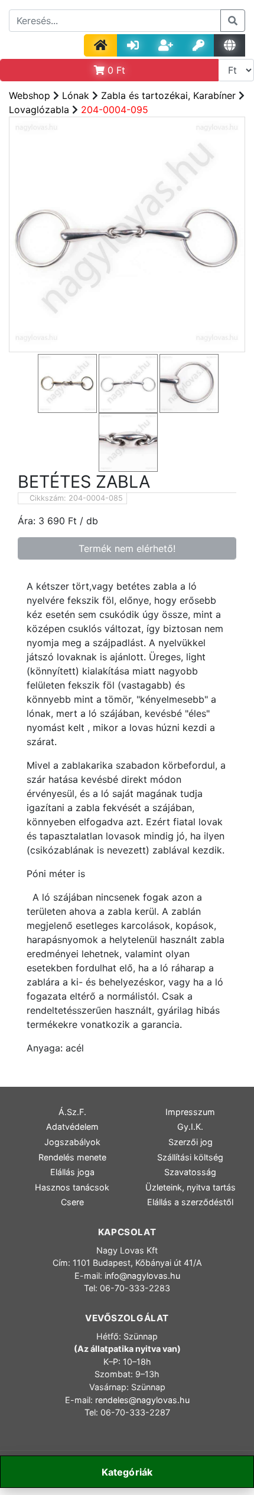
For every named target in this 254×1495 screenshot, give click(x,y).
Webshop (29, 95)
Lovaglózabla (39, 109)
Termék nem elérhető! (127, 548)
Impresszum (190, 1112)
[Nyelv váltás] (229, 45)
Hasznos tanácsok (72, 1187)
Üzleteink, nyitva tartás (190, 1187)
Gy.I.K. (190, 1127)
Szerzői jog (190, 1142)
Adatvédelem (72, 1127)
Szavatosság (190, 1172)
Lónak (75, 95)
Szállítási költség (190, 1157)
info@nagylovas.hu (142, 1276)
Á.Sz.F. (72, 1112)
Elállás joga (72, 1172)
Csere (72, 1202)
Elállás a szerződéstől (190, 1202)
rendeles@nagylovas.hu (142, 1400)
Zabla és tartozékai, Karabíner (168, 95)
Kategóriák (127, 1472)
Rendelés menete (72, 1157)
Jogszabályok (72, 1142)
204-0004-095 (114, 109)
